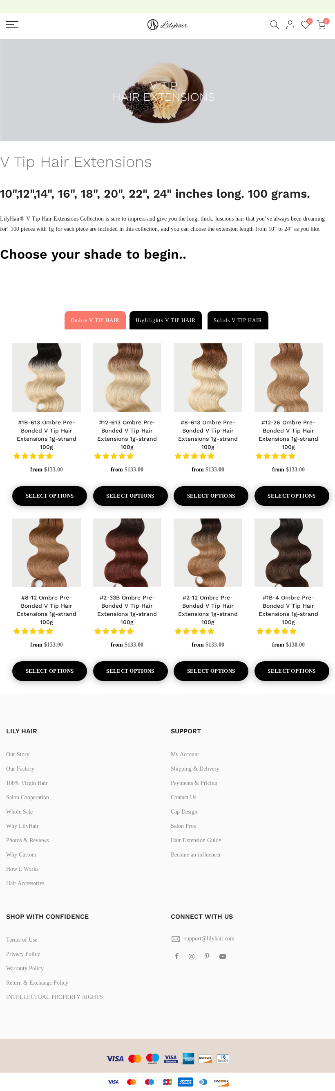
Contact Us (183, 797)
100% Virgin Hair (27, 783)
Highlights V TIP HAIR (166, 320)
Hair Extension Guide (196, 840)
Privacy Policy (23, 954)
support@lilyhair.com (209, 938)
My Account (185, 754)
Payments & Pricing (194, 783)
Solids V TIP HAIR (238, 320)
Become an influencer (196, 855)
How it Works (22, 869)
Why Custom (21, 855)
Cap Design (184, 812)
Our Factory (20, 769)
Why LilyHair (22, 826)
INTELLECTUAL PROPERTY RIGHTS (54, 997)
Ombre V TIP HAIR (95, 320)
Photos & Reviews (27, 840)
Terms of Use (21, 940)
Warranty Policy (25, 968)
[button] (33, 456)
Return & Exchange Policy (37, 983)
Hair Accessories (25, 883)
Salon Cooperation (27, 797)
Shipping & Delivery (195, 769)
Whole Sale (19, 812)
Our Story (17, 754)
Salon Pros (183, 826)
